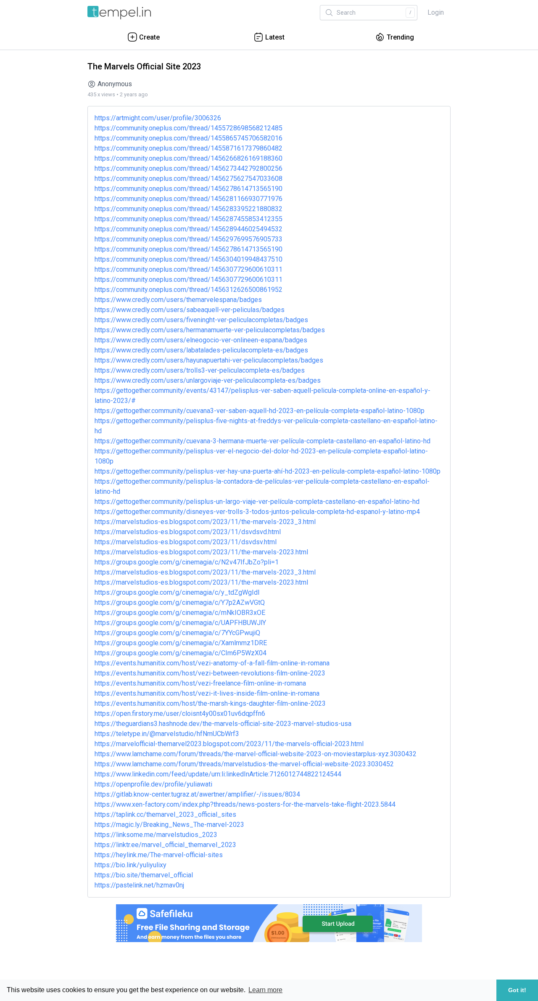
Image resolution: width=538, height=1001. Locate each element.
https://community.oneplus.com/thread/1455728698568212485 (188, 128)
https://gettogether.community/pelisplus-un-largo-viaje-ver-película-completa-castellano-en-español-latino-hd (257, 502)
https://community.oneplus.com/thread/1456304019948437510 (188, 259)
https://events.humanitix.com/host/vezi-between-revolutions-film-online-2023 (210, 673)
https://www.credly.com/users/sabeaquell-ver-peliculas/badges (190, 310)
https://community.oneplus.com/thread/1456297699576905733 (188, 239)
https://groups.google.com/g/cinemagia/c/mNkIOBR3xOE (180, 613)
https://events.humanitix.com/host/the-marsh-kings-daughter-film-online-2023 (210, 703)
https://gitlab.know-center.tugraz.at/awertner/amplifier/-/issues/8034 (197, 794)
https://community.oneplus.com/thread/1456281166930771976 (188, 199)
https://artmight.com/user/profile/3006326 (158, 118)
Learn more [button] (265, 989)
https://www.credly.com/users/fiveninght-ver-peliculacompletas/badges (201, 320)
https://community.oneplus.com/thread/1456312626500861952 (188, 290)
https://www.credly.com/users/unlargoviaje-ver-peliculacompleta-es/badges (208, 380)
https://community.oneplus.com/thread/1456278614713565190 (188, 189)
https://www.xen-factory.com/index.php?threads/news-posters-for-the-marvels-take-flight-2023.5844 (245, 804)
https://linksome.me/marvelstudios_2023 (156, 835)
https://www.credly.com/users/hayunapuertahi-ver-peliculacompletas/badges (209, 360)
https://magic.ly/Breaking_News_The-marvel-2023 (169, 825)
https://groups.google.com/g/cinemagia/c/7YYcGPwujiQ (177, 633)
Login (435, 12)
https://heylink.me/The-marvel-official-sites (159, 855)
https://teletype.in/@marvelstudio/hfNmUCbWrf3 (167, 734)
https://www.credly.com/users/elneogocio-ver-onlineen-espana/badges (201, 340)
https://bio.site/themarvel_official (144, 875)
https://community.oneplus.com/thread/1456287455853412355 (188, 219)
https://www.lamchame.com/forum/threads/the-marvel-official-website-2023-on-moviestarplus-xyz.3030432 (256, 754)
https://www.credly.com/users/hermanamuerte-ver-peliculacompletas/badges (210, 330)
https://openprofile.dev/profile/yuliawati (153, 784)
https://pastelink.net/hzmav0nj (139, 885)
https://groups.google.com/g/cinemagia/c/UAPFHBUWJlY (180, 623)
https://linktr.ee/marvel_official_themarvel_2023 (165, 845)
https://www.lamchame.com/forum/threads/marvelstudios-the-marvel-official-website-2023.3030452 (244, 764)
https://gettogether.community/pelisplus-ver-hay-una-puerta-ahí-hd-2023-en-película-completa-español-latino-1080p (267, 471)
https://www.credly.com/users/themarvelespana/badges (178, 300)
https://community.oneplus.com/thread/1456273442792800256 (188, 168)
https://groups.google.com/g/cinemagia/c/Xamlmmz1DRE (181, 643)
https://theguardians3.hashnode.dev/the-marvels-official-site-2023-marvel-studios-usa (223, 724)
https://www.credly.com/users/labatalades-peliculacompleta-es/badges (201, 350)
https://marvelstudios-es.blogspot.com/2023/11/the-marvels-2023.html (201, 552)
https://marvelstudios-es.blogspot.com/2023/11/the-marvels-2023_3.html (205, 522)
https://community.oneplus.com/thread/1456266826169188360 (188, 158)
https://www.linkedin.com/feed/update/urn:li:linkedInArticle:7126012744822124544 (218, 774)
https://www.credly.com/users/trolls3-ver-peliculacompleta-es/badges (200, 370)
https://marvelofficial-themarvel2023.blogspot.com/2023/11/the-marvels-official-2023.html (229, 744)
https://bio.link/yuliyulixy (130, 865)
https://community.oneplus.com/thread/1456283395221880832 (188, 209)
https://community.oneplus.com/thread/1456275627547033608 (188, 179)
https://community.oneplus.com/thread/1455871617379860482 (188, 148)
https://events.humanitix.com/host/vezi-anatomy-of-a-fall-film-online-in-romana (212, 663)
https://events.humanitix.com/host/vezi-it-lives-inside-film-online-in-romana (207, 693)
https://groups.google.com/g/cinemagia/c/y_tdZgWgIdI (177, 592)
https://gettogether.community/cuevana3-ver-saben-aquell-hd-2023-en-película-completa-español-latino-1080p (260, 411)
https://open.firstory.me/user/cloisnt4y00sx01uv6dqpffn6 (180, 714)
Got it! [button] (517, 990)
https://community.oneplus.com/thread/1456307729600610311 (188, 269)
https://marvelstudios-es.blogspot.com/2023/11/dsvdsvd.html (188, 532)
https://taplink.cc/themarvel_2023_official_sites (165, 814)
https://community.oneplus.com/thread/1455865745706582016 (188, 138)
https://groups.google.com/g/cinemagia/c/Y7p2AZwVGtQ (180, 602)
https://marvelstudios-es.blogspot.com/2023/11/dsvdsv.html (186, 542)
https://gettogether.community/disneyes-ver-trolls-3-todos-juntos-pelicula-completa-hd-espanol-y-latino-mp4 (257, 512)
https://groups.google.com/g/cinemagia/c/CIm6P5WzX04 (180, 653)
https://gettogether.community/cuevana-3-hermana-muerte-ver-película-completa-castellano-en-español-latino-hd (262, 441)
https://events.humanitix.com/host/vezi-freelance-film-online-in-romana (200, 683)
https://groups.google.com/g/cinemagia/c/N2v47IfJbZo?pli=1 (187, 562)
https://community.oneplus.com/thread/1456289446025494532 (188, 229)
